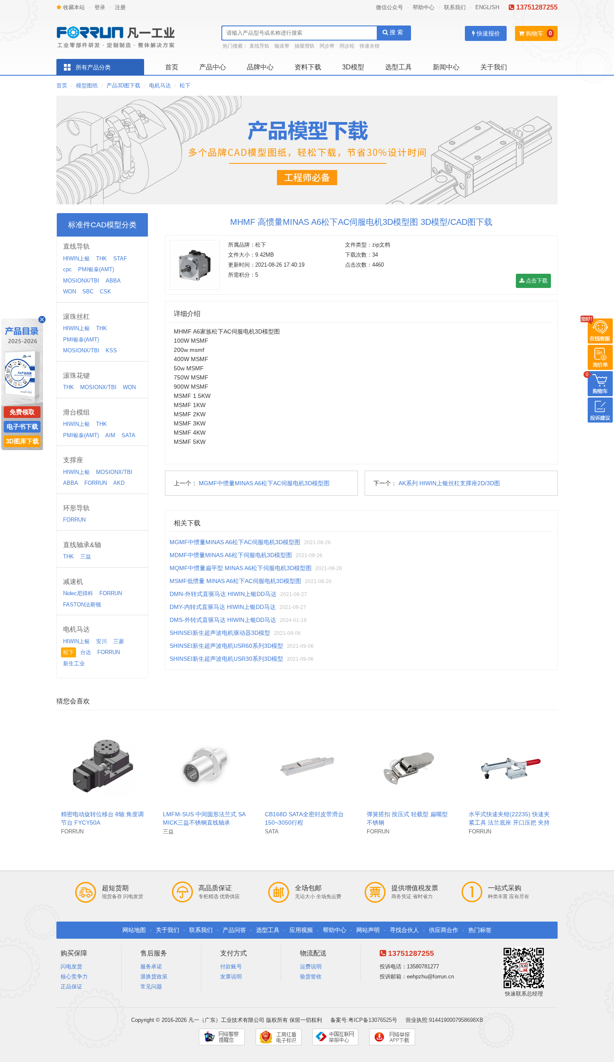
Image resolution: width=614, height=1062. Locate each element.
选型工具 (398, 67)
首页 (171, 67)
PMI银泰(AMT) (96, 269)
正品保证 (71, 986)
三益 (85, 556)
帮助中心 (423, 7)
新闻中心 (446, 67)
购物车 (533, 33)
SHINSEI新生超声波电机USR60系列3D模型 (226, 645)
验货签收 (311, 976)
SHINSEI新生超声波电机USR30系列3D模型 (226, 658)
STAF (120, 258)
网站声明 (368, 930)
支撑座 (73, 460)
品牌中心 (260, 67)
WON (69, 291)
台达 (85, 652)
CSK (105, 291)
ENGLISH (487, 7)
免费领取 (22, 411)
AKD (118, 483)
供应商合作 (443, 930)
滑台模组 (76, 412)
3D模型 (353, 67)
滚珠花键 (76, 375)
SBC (88, 291)
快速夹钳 (370, 46)
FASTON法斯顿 (82, 604)
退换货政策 (153, 976)
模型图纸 (87, 85)
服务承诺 (151, 966)
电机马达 (160, 85)
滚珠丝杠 (76, 316)
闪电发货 (71, 966)
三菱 (118, 641)
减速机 (73, 581)
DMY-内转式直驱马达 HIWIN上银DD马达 (223, 607)
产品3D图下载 (123, 85)
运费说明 (311, 966)
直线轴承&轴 (82, 544)
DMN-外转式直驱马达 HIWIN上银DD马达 (223, 594)
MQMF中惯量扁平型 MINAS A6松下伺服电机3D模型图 (241, 568)
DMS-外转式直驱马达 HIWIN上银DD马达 (223, 619)
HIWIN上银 (76, 258)
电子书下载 (22, 426)
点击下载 (536, 281)
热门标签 (480, 930)
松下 (185, 85)
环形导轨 (76, 508)
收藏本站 (73, 7)
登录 (99, 7)
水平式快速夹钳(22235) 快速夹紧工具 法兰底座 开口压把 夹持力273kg (509, 822)
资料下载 (307, 67)
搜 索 (395, 32)
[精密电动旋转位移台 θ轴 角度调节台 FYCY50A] (103, 765)
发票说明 (231, 976)
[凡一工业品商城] (119, 34)
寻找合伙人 (404, 930)
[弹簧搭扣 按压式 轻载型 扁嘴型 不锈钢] (408, 765)
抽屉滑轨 (304, 46)
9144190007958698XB (456, 1020)
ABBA (113, 281)
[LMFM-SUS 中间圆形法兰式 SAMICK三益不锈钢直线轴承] (204, 765)
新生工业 (74, 663)
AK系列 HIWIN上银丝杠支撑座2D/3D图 (449, 483)
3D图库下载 (22, 441)
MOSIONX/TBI (81, 281)
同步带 (327, 46)
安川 (101, 641)
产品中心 (212, 67)
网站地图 (134, 930)
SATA (128, 435)
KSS (111, 350)
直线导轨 (259, 46)
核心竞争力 (74, 976)
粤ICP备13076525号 (372, 1020)
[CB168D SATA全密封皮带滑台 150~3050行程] (306, 765)
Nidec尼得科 (78, 593)
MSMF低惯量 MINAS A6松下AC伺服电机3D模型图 (235, 581)
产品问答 (234, 930)
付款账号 (231, 966)
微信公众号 (389, 7)
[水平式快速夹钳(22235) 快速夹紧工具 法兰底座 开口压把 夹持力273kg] (510, 765)
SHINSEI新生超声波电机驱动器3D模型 (220, 632)
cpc (67, 269)
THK (101, 258)
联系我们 (455, 7)
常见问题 (151, 986)
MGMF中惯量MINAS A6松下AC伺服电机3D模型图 (264, 483)
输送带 (281, 46)
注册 (120, 7)
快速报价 (487, 33)
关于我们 (493, 67)
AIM (110, 435)
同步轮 (347, 46)
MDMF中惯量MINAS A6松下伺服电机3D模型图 (231, 555)
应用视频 (301, 930)
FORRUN (95, 483)
